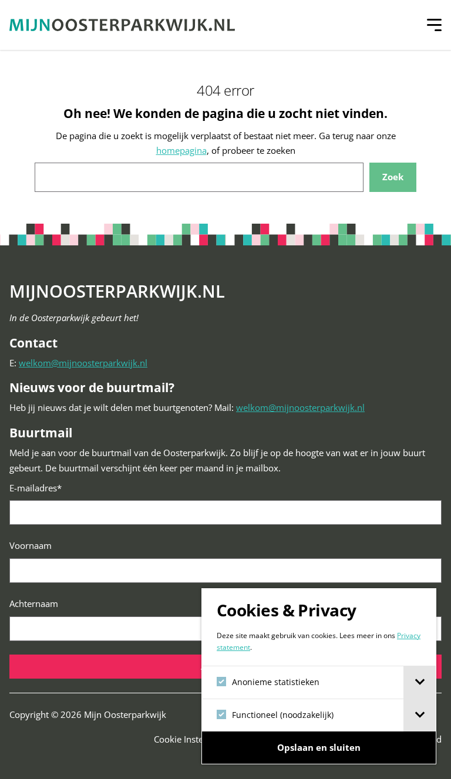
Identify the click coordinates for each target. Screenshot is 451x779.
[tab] (419, 682)
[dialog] (318, 676)
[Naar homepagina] (122, 25)
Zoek (392, 177)
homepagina (181, 150)
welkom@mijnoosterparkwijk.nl (83, 363)
